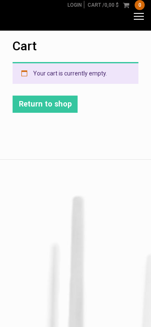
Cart (24, 46)
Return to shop (45, 103)
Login (75, 5)
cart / (114, 5)
